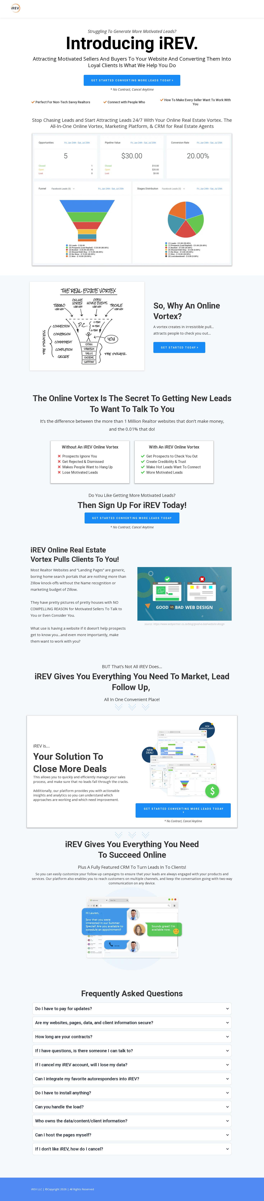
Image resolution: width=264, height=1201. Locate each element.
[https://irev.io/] (68, 8)
